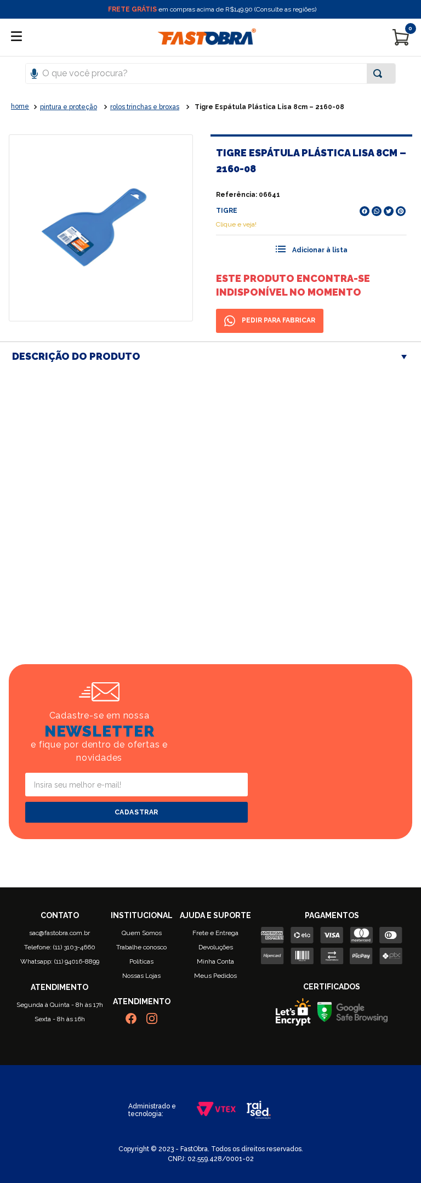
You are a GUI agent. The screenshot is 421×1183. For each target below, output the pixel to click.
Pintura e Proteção (68, 107)
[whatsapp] (377, 211)
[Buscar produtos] (379, 73)
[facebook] (364, 211)
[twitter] (389, 211)
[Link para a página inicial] (20, 107)
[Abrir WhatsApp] (393, 1155)
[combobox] (210, 73)
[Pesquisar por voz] (34, 72)
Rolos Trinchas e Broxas (144, 107)
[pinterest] (401, 211)
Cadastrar (136, 812)
